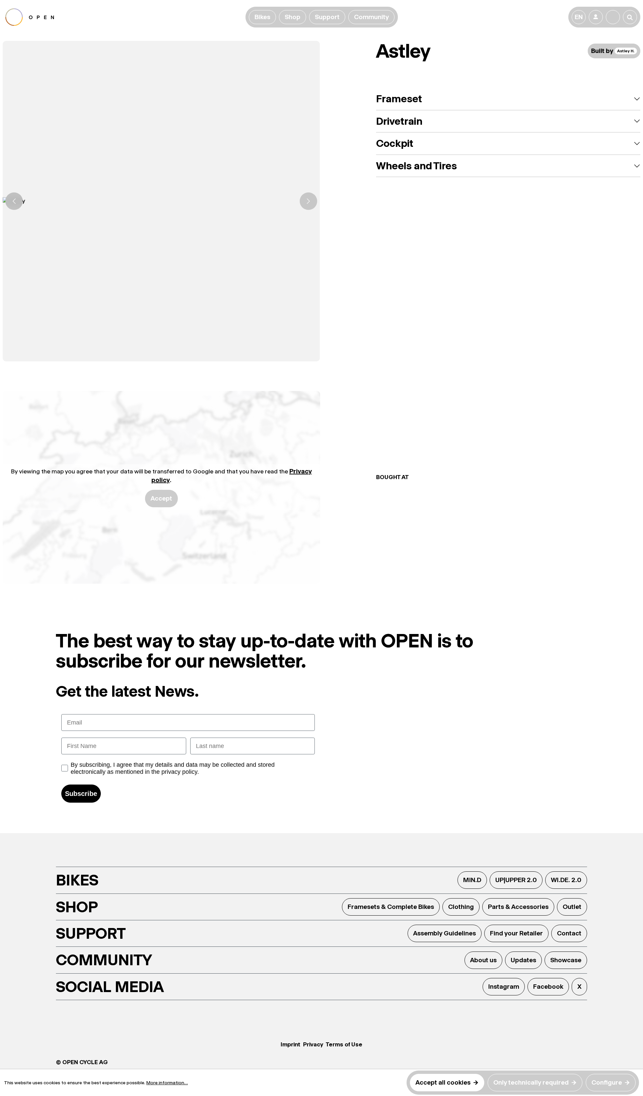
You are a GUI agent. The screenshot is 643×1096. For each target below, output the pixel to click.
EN (579, 17)
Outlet (572, 907)
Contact (569, 933)
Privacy (313, 1044)
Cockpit (394, 143)
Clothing (461, 907)
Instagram (503, 986)
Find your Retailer (516, 933)
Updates (523, 960)
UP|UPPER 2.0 (516, 880)
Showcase (565, 960)
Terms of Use (344, 1044)
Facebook (548, 986)
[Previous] (14, 201)
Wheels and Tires (416, 166)
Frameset (399, 99)
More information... (167, 1082)
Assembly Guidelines (444, 933)
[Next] (308, 201)
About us (483, 960)
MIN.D (472, 880)
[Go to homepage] (124, 17)
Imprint (290, 1044)
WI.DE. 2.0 (566, 880)
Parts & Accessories (518, 907)
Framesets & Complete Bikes (391, 907)
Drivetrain (399, 121)
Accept (161, 498)
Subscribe (81, 793)
